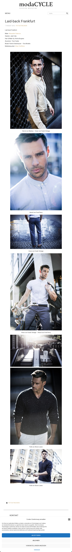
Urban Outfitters (20, 46)
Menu (7, 13)
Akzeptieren (36, 535)
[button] (69, 519)
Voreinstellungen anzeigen (36, 545)
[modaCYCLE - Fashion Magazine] (36, 5)
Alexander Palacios (15, 33)
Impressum (37, 549)
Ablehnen (36, 540)
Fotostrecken (21, 26)
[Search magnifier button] (67, 13)
